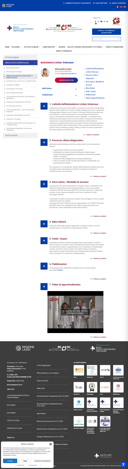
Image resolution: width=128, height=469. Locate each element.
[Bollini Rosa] (118, 387)
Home (7, 47)
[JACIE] (105, 370)
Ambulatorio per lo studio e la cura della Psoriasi (21, 81)
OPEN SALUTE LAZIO (14, 428)
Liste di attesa (11, 135)
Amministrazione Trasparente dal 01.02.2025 (53, 396)
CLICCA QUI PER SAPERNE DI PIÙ (19, 377)
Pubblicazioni (91, 95)
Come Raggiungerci (44, 365)
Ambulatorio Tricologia (13, 119)
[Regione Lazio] (8, 5)
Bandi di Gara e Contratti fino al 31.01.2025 (52, 429)
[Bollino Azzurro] (79, 402)
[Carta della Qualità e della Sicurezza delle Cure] (105, 421)
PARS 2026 (41, 388)
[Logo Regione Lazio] (25, 348)
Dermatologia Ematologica (14, 93)
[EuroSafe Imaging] (79, 421)
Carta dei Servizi (42, 381)
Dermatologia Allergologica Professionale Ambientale (19, 129)
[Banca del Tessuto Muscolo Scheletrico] (118, 402)
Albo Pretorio (41, 414)
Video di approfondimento (95, 98)
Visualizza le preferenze (42, 461)
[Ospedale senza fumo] (116, 20)
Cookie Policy (20, 465)
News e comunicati (64, 51)
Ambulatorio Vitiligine (13, 85)
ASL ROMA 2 (11, 413)
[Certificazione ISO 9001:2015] (118, 370)
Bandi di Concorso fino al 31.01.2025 (50, 421)
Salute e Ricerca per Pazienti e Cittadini (84, 47)
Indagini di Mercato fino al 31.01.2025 (50, 437)
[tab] (60, 89)
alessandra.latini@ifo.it (68, 74)
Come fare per (48, 47)
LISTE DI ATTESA (13, 420)
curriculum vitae (66, 80)
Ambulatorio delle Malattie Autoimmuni (18, 115)
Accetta (10, 461)
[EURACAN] (92, 370)
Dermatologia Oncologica (14, 72)
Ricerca (62, 47)
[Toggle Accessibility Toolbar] (123, 464)
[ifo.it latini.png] (45, 72)
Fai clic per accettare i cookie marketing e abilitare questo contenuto (75, 312)
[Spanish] (124, 7)
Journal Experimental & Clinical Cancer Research (18, 396)
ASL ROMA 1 (11, 405)
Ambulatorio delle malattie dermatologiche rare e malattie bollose (20, 124)
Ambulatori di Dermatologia (17, 63)
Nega (25, 461)
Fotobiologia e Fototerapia (14, 89)
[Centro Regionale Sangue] (105, 402)
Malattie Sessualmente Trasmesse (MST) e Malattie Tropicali (19, 76)
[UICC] (105, 387)
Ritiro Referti (90, 88)
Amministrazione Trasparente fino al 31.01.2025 (49, 405)
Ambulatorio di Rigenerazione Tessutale (18, 102)
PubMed (60, 270)
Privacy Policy (33, 465)
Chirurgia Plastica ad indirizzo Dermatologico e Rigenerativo (20, 97)
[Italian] (117, 7)
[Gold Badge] (92, 387)
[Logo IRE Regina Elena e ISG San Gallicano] (64, 28)
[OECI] (79, 370)
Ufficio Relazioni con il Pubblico (48, 373)
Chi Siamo (16, 47)
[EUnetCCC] (79, 387)
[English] (121, 7)
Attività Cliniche (31, 47)
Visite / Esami (91, 91)
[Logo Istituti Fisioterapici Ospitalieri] (64, 348)
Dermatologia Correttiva (13, 106)
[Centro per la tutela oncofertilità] (92, 402)
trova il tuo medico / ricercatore (106, 32)
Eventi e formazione (114, 47)
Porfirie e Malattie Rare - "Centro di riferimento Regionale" (20, 110)
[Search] (118, 39)
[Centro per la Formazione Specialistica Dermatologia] (92, 421)
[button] (51, 444)
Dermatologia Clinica (12, 68)
